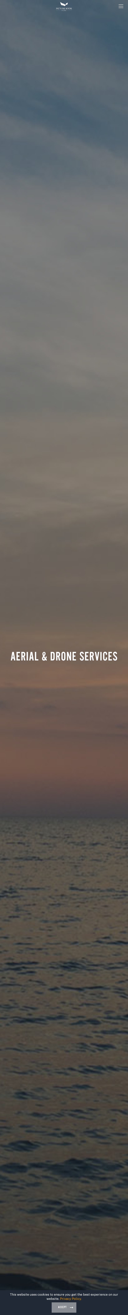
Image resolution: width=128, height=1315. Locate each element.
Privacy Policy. (71, 1299)
